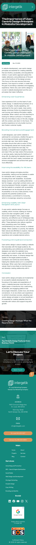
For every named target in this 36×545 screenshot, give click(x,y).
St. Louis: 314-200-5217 (18, 433)
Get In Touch (18, 370)
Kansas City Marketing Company (18, 389)
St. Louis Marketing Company (18, 387)
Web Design (6, 63)
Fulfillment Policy (18, 540)
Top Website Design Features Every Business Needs (16, 342)
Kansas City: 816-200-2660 (18, 440)
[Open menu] (32, 7)
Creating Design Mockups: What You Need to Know (16, 321)
